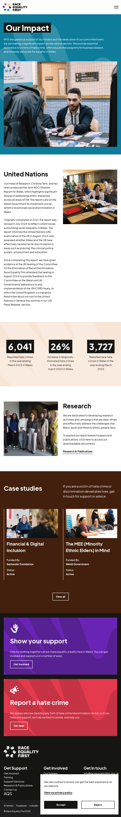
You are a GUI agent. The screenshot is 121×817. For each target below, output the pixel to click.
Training (8, 777)
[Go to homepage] (15, 7)
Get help (19, 725)
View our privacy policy (58, 792)
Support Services (14, 781)
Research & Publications (77, 451)
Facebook (21, 805)
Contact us (10, 789)
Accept (61, 804)
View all (60, 596)
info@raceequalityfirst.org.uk (101, 773)
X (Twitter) (9, 805)
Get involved (21, 664)
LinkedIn (33, 805)
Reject (98, 804)
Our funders (51, 773)
